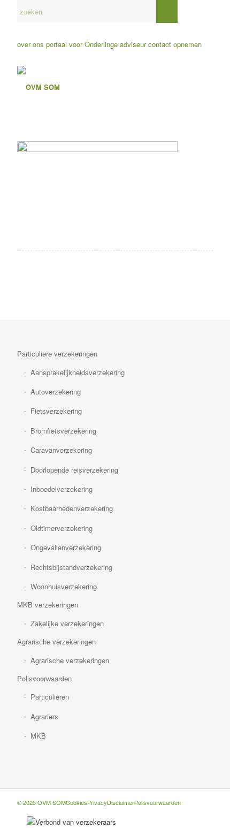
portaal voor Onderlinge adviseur (96, 44)
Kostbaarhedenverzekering (71, 508)
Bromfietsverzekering (63, 431)
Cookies (76, 802)
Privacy (97, 802)
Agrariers (44, 716)
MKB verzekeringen (47, 604)
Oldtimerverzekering (61, 528)
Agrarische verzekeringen (56, 641)
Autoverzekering (55, 391)
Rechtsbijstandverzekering (71, 567)
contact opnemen (175, 44)
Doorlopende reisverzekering (74, 470)
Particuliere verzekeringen (57, 353)
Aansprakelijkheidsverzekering (77, 372)
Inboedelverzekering (61, 489)
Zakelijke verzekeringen (67, 623)
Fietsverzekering (56, 411)
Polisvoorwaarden (44, 678)
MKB (38, 736)
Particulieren (49, 697)
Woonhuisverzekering (63, 586)
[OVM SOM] (95, 87)
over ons (30, 44)
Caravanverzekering (61, 450)
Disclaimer (120, 802)
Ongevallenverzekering (65, 547)
